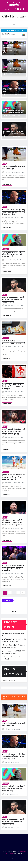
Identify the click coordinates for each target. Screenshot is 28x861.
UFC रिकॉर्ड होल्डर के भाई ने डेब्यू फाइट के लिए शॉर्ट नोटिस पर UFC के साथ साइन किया (13, 90)
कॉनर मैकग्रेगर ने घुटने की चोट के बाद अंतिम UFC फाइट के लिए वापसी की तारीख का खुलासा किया (13, 522)
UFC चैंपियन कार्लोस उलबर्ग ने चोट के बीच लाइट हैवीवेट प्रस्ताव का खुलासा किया (14, 568)
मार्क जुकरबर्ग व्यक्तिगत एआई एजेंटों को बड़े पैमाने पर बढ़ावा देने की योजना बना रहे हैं (13, 254)
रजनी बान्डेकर (8, 346)
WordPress (22, 851)
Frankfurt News (10, 854)
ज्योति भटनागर (9, 73)
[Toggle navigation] (14, 23)
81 (18, 592)
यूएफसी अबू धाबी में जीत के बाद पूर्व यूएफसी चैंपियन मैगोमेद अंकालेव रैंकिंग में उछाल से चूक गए (13, 431)
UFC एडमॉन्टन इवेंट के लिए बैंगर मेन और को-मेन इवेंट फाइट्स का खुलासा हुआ (13, 386)
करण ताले (8, 115)
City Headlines (14, 16)
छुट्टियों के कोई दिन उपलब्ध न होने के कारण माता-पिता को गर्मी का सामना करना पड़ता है (13, 477)
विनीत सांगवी (2, 52)
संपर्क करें (14, 858)
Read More (7, 184)
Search (7, 600)
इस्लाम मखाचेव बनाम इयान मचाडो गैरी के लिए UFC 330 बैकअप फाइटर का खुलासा (13, 299)
